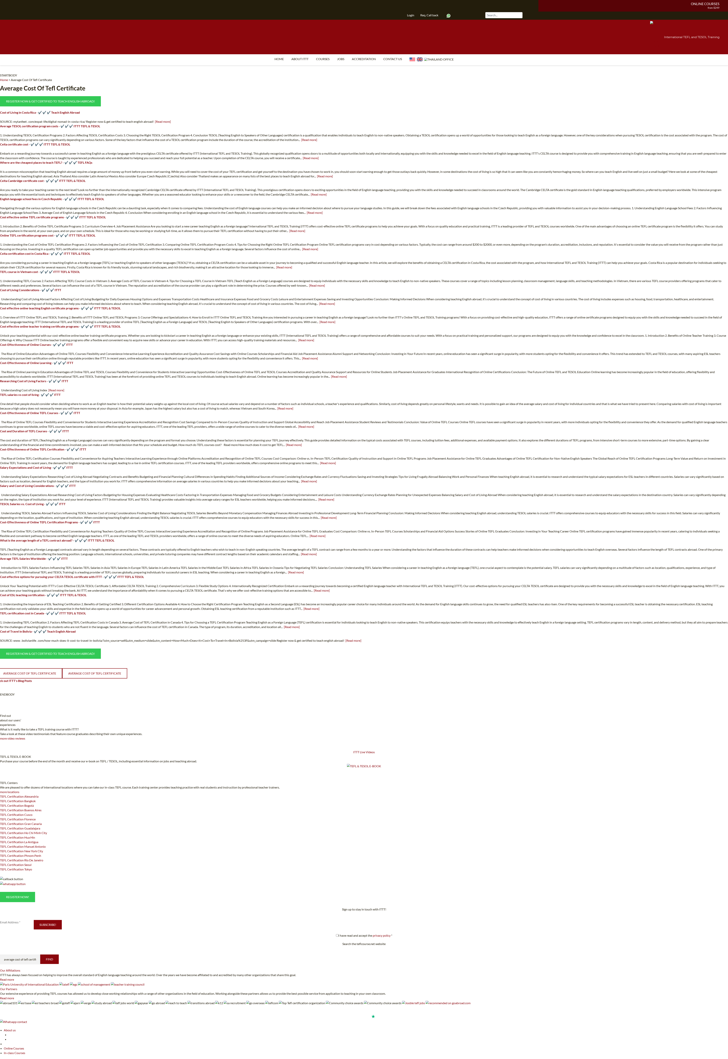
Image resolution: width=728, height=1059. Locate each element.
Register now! (17, 897)
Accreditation (364, 59)
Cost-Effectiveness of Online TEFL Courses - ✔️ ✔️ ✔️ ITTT (40, 413)
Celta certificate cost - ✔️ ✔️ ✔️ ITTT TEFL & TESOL (35, 144)
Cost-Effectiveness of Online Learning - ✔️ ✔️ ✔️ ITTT (36, 363)
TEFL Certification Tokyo (16, 869)
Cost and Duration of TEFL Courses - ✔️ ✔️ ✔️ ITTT (34, 431)
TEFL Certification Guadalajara (20, 828)
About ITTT (299, 59)
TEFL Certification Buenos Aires (21, 810)
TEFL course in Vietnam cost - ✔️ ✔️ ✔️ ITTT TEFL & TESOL (40, 272)
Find (49, 959)
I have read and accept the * (365, 935)
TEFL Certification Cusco (16, 814)
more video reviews (12, 738)
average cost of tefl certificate (94, 673)
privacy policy (382, 935)
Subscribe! (47, 924)
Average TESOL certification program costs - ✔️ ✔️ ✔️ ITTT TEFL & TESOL (50, 126)
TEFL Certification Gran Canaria (21, 824)
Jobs (340, 59)
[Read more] (163, 121)
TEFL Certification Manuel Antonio (23, 846)
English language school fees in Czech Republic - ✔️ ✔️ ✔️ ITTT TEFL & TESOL (52, 199)
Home (279, 59)
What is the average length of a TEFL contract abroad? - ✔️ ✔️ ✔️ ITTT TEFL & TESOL (57, 540)
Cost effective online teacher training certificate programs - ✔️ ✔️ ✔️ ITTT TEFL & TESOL (60, 326)
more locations (9, 792)
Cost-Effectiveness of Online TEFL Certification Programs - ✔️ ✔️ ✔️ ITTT (50, 522)
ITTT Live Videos (364, 752)
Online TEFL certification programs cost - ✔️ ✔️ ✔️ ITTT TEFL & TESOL (47, 235)
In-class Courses (14, 1053)
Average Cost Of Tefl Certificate (31, 80)
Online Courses (705, 4)
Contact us (392, 59)
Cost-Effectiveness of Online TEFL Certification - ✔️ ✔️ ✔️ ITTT (43, 449)
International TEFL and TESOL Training (691, 37)
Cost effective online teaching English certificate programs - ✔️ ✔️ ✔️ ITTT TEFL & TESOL (60, 308)
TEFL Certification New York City (21, 851)
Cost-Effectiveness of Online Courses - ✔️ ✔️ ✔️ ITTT (36, 344)
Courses (322, 59)
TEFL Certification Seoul (15, 864)
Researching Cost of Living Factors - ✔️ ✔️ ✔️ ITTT (34, 381)
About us (10, 1030)
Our (10, 970)
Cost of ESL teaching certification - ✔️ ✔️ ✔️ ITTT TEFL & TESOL (43, 595)
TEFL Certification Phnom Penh (20, 855)
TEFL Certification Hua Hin (17, 837)
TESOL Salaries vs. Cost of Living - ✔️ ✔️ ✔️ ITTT (33, 504)
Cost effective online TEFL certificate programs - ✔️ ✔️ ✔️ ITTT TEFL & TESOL (53, 217)
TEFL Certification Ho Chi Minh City (23, 833)
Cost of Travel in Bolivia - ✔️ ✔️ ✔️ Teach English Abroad (38, 631)
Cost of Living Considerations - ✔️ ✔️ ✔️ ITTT (30, 290)
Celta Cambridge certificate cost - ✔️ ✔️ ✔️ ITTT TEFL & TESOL (43, 180)
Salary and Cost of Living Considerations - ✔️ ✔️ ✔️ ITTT (38, 485)
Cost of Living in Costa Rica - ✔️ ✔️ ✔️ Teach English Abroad (40, 112)
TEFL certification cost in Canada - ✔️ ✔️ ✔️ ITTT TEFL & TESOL (43, 613)
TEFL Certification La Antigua (19, 842)
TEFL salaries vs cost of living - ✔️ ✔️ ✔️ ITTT (30, 394)
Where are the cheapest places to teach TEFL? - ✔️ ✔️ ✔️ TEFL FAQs (46, 162)
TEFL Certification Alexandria (19, 796)
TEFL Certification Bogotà (17, 805)
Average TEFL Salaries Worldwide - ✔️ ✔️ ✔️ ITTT (34, 558)
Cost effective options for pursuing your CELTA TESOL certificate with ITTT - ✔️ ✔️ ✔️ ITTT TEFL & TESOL (72, 577)
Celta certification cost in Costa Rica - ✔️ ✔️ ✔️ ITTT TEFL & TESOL (45, 253)
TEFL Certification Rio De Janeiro (21, 860)
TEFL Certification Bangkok (18, 801)
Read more (7, 979)
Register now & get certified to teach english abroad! (50, 101)
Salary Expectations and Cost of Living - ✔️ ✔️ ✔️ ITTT (36, 467)
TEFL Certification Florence (18, 819)
